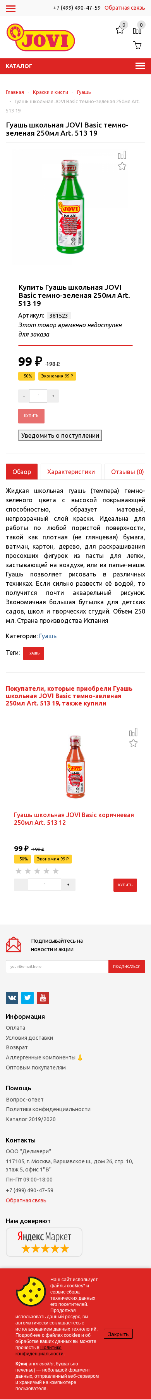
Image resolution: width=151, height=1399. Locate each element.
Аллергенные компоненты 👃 (45, 1057)
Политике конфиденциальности (39, 1350)
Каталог (19, 66)
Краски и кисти (50, 92)
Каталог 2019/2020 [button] (31, 1119)
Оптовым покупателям (36, 1067)
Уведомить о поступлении (60, 435)
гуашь (33, 653)
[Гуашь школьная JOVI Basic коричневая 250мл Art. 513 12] (75, 766)
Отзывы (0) (127, 471)
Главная (15, 92)
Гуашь (84, 92)
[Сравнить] (122, 154)
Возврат (17, 1047)
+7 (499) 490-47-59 (77, 8)
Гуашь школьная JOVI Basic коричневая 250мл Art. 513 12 (74, 818)
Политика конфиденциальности (48, 1109)
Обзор (21, 471)
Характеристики (71, 471)
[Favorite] (122, 165)
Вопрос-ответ (25, 1099)
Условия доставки (29, 1038)
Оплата (15, 1028)
